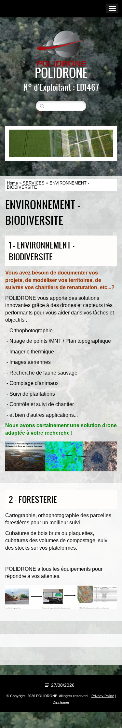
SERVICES (34, 183)
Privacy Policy (102, 696)
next (95, 143)
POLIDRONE (61, 72)
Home (12, 183)
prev (27, 143)
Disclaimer (61, 702)
